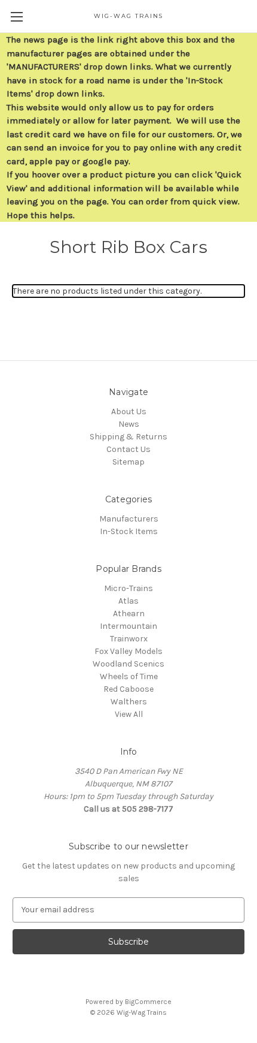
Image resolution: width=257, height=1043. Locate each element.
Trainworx (129, 639)
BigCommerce (148, 1001)
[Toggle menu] (16, 16)
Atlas (128, 601)
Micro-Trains (128, 588)
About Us (128, 411)
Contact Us (128, 449)
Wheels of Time (129, 676)
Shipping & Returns (128, 437)
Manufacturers (128, 519)
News (128, 424)
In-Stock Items (129, 531)
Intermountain (128, 626)
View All (129, 714)
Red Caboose (128, 689)
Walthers (129, 702)
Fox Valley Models (128, 651)
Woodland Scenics (128, 664)
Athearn (129, 613)
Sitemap (128, 462)
